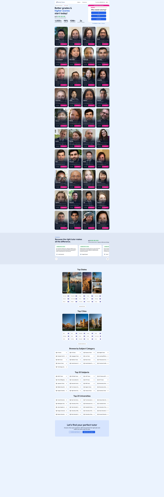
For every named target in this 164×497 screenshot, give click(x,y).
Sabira (85, 100)
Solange (85, 59)
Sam (84, 141)
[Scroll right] (107, 259)
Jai (84, 202)
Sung (70, 182)
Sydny (57, 202)
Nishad (71, 223)
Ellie (84, 223)
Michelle (72, 59)
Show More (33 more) (82, 306)
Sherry (99, 182)
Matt (84, 161)
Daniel (99, 100)
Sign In (107, 2)
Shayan (71, 161)
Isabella (99, 80)
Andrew (58, 100)
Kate (98, 223)
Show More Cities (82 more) (82, 343)
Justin (71, 80)
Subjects (78, 2)
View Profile (57, 64)
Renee (71, 141)
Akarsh (71, 202)
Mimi (70, 39)
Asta (70, 100)
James (85, 120)
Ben (57, 161)
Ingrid (85, 80)
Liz (56, 80)
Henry (57, 120)
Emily (98, 141)
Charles (99, 59)
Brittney (58, 182)
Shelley (99, 161)
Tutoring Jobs (84, 2)
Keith (57, 141)
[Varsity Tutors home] (60, 2)
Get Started (63, 64)
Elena (71, 120)
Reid (98, 39)
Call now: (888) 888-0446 (101, 2)
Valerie (99, 202)
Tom (57, 223)
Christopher (59, 59)
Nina (84, 39)
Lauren (85, 182)
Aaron (57, 39)
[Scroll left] (56, 259)
